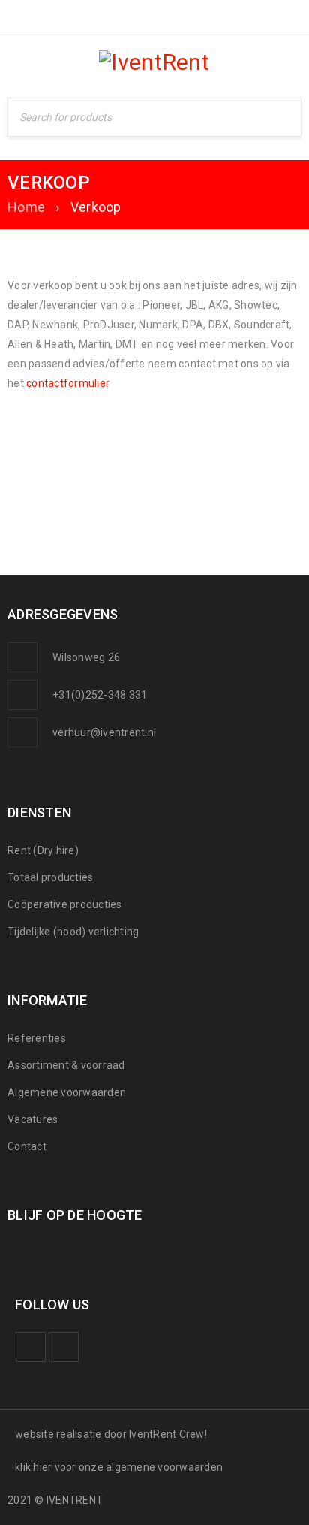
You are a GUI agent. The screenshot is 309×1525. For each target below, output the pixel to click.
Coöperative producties (65, 904)
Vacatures (33, 1119)
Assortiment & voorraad (66, 1065)
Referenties (37, 1038)
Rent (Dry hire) (43, 850)
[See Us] (64, 1347)
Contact (27, 1146)
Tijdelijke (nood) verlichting (73, 932)
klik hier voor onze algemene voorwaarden (119, 1467)
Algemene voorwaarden (67, 1092)
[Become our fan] (31, 1347)
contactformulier (68, 383)
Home (26, 207)
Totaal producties (50, 877)
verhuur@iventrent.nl (104, 732)
